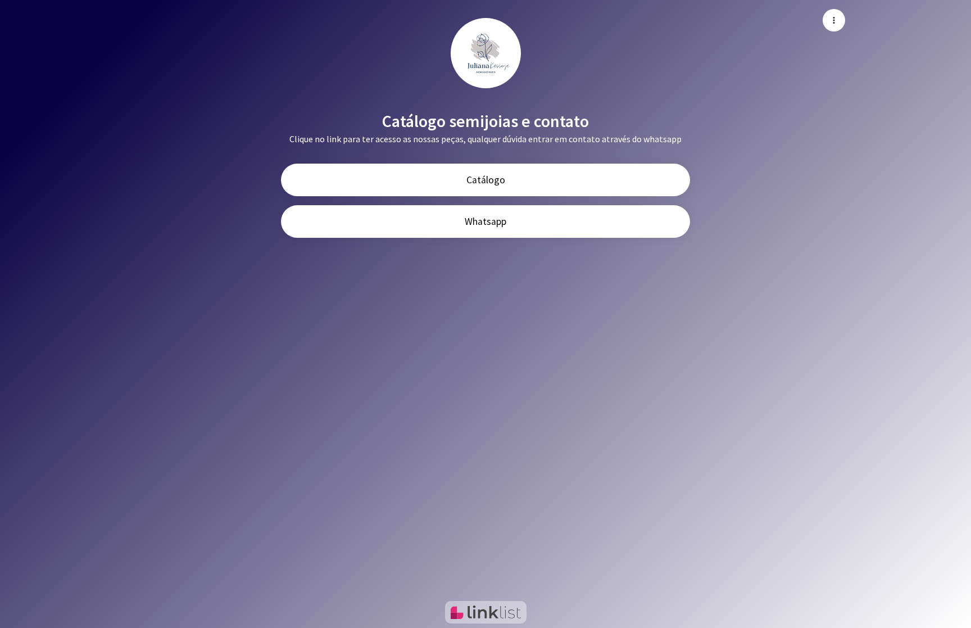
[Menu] (834, 20)
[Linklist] (486, 612)
